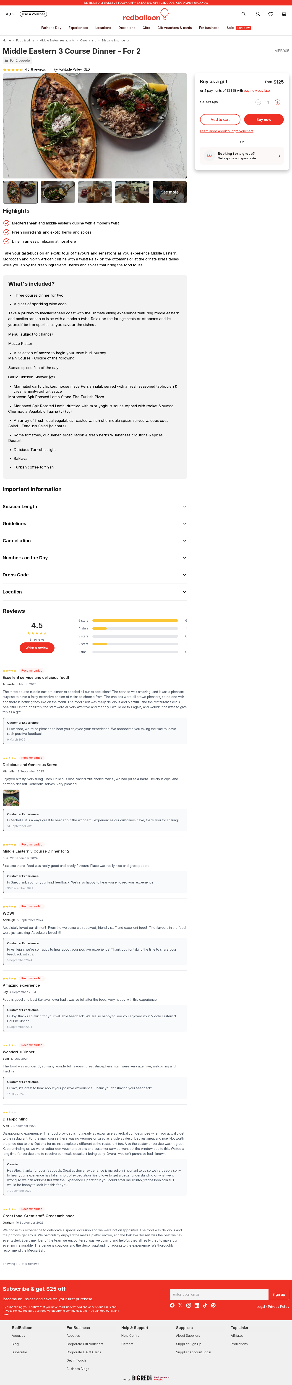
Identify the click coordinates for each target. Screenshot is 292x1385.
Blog (15, 1344)
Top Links (239, 1328)
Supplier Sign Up (188, 1344)
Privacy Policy (12, 1310)
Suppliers (184, 1328)
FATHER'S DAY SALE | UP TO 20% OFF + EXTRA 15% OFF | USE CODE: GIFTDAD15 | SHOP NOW (146, 2)
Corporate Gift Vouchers (85, 1344)
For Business (78, 1328)
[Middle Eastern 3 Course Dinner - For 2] (20, 192)
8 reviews (38, 69)
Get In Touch (76, 1360)
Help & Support (134, 1328)
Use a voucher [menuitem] (34, 14)
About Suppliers (188, 1335)
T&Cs (107, 1307)
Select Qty (209, 102)
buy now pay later (257, 90)
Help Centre (130, 1335)
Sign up (278, 1294)
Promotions (239, 1344)
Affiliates (237, 1335)
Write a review (37, 648)
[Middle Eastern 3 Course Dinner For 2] (132, 192)
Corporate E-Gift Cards (84, 1352)
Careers (127, 1344)
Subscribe (19, 1352)
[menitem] (271, 14)
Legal (261, 1307)
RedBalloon (22, 1328)
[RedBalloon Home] (146, 14)
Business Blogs (78, 1369)
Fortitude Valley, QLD (74, 69)
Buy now (263, 119)
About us (18, 1335)
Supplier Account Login (193, 1352)
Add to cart (220, 119)
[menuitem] (243, 13)
